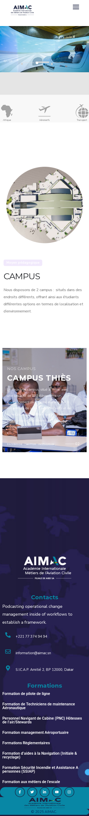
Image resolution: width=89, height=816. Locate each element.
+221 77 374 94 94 (31, 636)
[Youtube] (57, 792)
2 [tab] (42, 62)
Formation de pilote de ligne (26, 693)
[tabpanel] (44, 54)
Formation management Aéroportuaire (35, 732)
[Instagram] (69, 792)
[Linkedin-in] (45, 792)
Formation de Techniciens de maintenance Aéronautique (38, 706)
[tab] (77, 435)
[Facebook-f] (20, 792)
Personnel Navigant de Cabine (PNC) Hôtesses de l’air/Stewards (42, 720)
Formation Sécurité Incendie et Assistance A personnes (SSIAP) (40, 769)
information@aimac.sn (33, 653)
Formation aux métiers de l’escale (31, 782)
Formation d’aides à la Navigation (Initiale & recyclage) (39, 755)
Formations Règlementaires (26, 743)
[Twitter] (32, 792)
